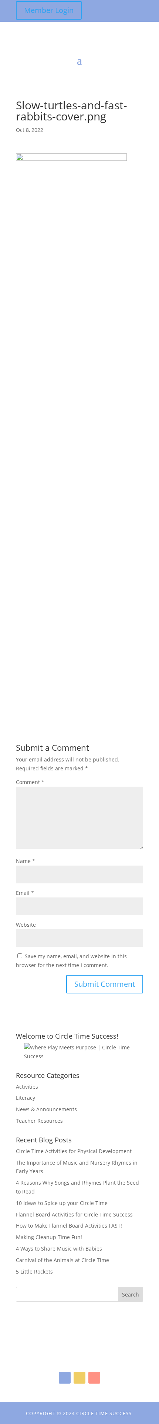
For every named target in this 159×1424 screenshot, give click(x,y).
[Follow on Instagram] (79, 1378)
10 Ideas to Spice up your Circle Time (62, 1202)
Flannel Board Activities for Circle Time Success (74, 1214)
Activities (27, 1086)
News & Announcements (46, 1109)
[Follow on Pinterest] (94, 1378)
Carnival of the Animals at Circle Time (62, 1260)
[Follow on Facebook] (65, 1378)
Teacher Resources (39, 1120)
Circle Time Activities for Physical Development (74, 1151)
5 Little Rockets (34, 1271)
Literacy (25, 1097)
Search (130, 1294)
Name (25, 860)
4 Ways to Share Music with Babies (59, 1248)
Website (26, 924)
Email (25, 892)
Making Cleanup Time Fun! (49, 1237)
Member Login (49, 10)
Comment (30, 782)
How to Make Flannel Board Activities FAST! (69, 1225)
